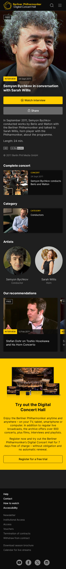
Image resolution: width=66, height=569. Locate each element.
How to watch (11, 503)
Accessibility (10, 507)
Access (7, 524)
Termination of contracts (16, 533)
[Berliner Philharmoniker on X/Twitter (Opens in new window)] (37, 562)
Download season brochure (18, 545)
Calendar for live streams (17, 549)
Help (5, 494)
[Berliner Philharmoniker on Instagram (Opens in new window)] (47, 562)
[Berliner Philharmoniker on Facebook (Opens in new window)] (28, 562)
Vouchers (8, 528)
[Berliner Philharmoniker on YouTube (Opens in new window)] (19, 562)
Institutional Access (14, 519)
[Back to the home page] (22, 5)
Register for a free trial (33, 459)
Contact (7, 498)
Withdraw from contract (16, 538)
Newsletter (9, 515)
